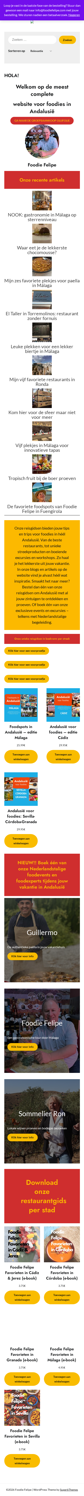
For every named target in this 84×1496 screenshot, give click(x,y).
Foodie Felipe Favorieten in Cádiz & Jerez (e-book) (22, 1273)
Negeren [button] (74, 15)
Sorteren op (17, 51)
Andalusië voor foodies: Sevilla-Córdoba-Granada (21, 816)
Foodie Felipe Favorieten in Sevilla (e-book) (22, 1436)
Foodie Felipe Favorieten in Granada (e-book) (22, 1354)
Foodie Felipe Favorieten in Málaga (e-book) (61, 1354)
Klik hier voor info (22, 956)
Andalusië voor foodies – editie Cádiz (63, 732)
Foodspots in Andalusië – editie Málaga (21, 732)
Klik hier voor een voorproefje (26, 650)
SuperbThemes (69, 1489)
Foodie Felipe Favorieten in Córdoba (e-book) (62, 1273)
